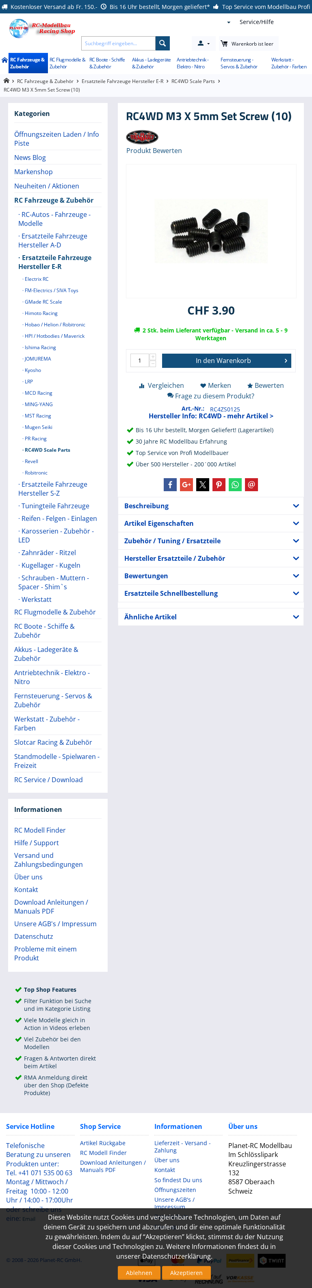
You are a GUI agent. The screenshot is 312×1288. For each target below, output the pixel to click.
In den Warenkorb (223, 360)
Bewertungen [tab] (146, 575)
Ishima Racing (40, 347)
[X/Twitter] (202, 484)
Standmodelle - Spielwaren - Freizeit (57, 761)
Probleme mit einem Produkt (45, 953)
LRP (28, 381)
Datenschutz (33, 936)
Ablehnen (139, 1273)
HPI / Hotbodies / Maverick (54, 335)
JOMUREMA (37, 358)
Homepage (6, 81)
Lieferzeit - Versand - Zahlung (182, 1146)
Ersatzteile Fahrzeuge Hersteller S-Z (52, 489)
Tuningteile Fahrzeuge (54, 505)
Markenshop (33, 171)
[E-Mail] (251, 484)
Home (4, 60)
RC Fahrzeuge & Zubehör (27, 63)
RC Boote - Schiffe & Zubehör (107, 63)
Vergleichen (166, 385)
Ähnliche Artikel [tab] (150, 616)
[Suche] (163, 43)
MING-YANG (38, 404)
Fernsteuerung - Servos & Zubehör (239, 63)
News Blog (30, 157)
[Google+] (186, 484)
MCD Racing (38, 392)
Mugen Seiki (38, 427)
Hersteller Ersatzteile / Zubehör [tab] (174, 558)
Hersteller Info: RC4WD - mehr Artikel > (211, 415)
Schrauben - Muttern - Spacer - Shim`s (53, 582)
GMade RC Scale (43, 301)
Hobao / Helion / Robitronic (54, 324)
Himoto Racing (41, 313)
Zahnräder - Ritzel (48, 552)
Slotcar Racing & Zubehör (53, 742)
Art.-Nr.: (193, 408)
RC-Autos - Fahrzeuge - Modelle (54, 219)
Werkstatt (36, 599)
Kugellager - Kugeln (50, 565)
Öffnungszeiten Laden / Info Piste (56, 139)
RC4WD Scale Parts (193, 81)
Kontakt (26, 889)
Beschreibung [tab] (146, 505)
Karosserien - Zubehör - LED (56, 536)
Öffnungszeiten (175, 1190)
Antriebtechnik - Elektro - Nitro (192, 63)
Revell (31, 461)
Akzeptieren (186, 1273)
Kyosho (32, 370)
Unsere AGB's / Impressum (55, 923)
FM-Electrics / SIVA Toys (51, 290)
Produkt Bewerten (154, 150)
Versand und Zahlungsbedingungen (48, 860)
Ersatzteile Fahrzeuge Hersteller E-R (122, 81)
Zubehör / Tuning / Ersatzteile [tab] (172, 540)
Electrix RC (36, 279)
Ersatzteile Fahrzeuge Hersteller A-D (52, 240)
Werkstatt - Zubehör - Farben (288, 63)
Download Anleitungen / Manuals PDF (51, 907)
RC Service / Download (48, 779)
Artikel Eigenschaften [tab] (159, 523)
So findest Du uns (178, 1180)
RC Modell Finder (40, 830)
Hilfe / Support (36, 842)
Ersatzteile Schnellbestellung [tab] (171, 593)
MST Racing (37, 415)
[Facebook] (170, 484)
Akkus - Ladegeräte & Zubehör (151, 63)
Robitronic (36, 472)
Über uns (28, 877)
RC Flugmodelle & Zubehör (67, 63)
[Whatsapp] (235, 484)
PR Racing (35, 438)
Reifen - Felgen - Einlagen (58, 518)
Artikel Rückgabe (103, 1143)
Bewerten (269, 385)
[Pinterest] (218, 484)
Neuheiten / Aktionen (46, 186)
